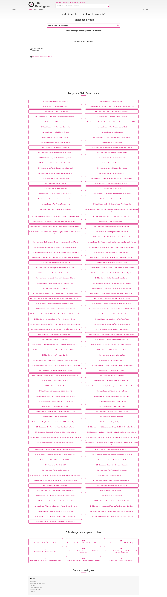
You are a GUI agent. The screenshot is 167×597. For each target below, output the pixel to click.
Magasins (58, 2)
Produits (82, 2)
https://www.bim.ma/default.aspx (42, 57)
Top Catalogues (42, 4)
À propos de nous (35, 589)
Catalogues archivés (36, 587)
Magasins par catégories (70, 2)
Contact (32, 591)
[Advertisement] (18, 39)
